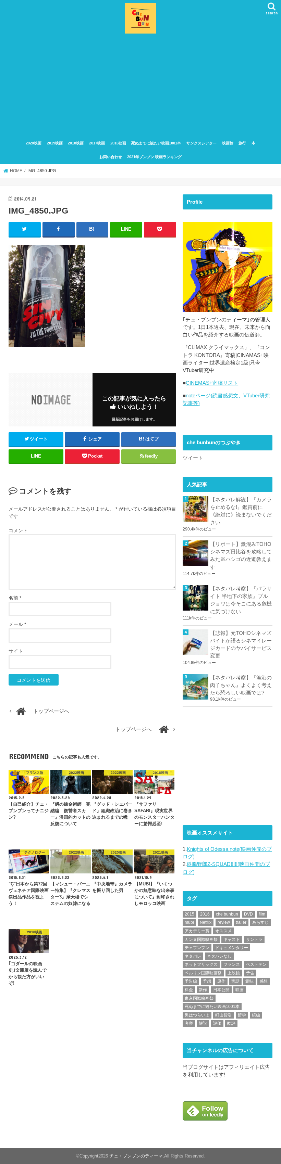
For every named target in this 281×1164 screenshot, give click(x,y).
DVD (248, 914)
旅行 (242, 143)
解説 (203, 1023)
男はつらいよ (197, 1015)
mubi (189, 922)
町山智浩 (223, 1015)
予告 (250, 973)
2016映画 (118, 143)
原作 (221, 981)
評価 (217, 1023)
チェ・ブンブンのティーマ (136, 1156)
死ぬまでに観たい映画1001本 (156, 143)
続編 (256, 1015)
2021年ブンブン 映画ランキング (154, 157)
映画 (239, 989)
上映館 (234, 973)
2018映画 (76, 143)
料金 (189, 989)
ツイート (193, 458)
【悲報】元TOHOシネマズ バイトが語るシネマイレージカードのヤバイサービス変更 (241, 644)
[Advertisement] (140, 87)
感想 (263, 981)
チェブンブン (197, 947)
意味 (249, 981)
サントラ (254, 939)
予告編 (191, 981)
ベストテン (256, 964)
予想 (207, 981)
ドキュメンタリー (231, 947)
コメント (18, 530)
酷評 (231, 1023)
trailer (241, 922)
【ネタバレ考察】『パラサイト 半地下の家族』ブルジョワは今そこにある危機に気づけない (241, 600)
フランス (231, 964)
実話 (235, 981)
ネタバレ (193, 956)
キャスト (231, 939)
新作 (203, 989)
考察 (189, 1023)
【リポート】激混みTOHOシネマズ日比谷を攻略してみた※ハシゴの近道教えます (241, 555)
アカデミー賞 (197, 931)
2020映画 (33, 143)
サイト (16, 651)
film (262, 914)
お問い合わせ (110, 157)
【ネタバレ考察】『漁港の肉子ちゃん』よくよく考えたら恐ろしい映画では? (241, 685)
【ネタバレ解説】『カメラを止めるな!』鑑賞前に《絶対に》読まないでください (241, 511)
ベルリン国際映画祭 (203, 973)
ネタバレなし (219, 956)
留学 (242, 1015)
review (224, 922)
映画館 (227, 143)
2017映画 (97, 143)
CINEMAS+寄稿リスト (212, 383)
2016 (205, 914)
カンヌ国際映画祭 (201, 939)
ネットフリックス (201, 964)
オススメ (223, 931)
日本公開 (221, 989)
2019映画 (55, 143)
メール (17, 624)
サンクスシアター (201, 143)
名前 (15, 598)
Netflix (205, 922)
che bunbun (227, 914)
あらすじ (260, 922)
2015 (189, 914)
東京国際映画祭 (199, 998)
